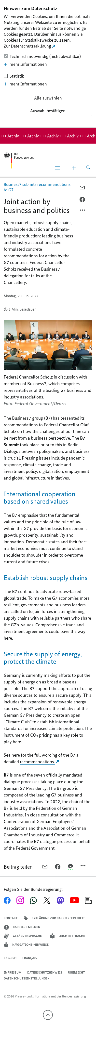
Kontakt (11, 918)
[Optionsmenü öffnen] (83, 211)
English (10, 958)
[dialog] (48, 64)
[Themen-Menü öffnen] (74, 168)
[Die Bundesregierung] (19, 160)
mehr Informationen (28, 64)
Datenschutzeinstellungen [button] (27, 978)
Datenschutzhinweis (44, 972)
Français (29, 958)
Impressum (12, 972)
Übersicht (76, 972)
